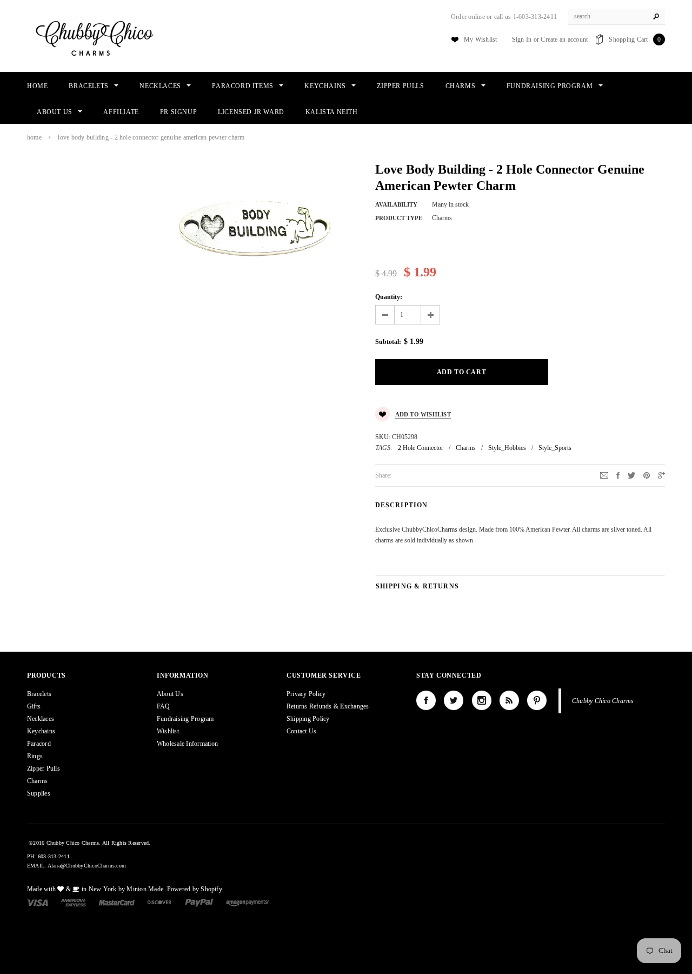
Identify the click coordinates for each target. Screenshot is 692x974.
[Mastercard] (117, 902)
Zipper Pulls (43, 768)
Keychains (41, 731)
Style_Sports (554, 448)
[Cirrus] (247, 902)
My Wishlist (480, 39)
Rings (35, 756)
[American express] (73, 902)
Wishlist (168, 731)
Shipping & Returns (418, 586)
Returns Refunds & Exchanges (328, 706)
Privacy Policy (306, 694)
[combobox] (616, 17)
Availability (396, 204)
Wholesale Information (187, 743)
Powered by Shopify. (195, 889)
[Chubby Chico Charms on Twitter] (453, 700)
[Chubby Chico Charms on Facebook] (426, 700)
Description (401, 505)
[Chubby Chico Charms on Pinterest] (537, 700)
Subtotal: (388, 342)
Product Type (398, 218)
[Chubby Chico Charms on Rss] (509, 700)
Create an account (564, 39)
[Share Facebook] (618, 475)
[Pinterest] (646, 475)
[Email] (604, 475)
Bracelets (39, 694)
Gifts (34, 706)
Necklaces (40, 719)
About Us (170, 694)
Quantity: (388, 297)
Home (34, 137)
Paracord (39, 743)
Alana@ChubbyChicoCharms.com (87, 866)
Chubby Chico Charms (603, 701)
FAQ (163, 706)
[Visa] (37, 902)
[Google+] (661, 475)
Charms (466, 448)
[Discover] (159, 902)
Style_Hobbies (507, 448)
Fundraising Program (185, 719)
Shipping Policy (308, 719)
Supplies (38, 793)
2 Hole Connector (420, 448)
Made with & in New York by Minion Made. (96, 889)
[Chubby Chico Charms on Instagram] (481, 700)
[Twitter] (631, 475)
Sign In (522, 39)
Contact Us (301, 731)
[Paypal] (199, 902)
